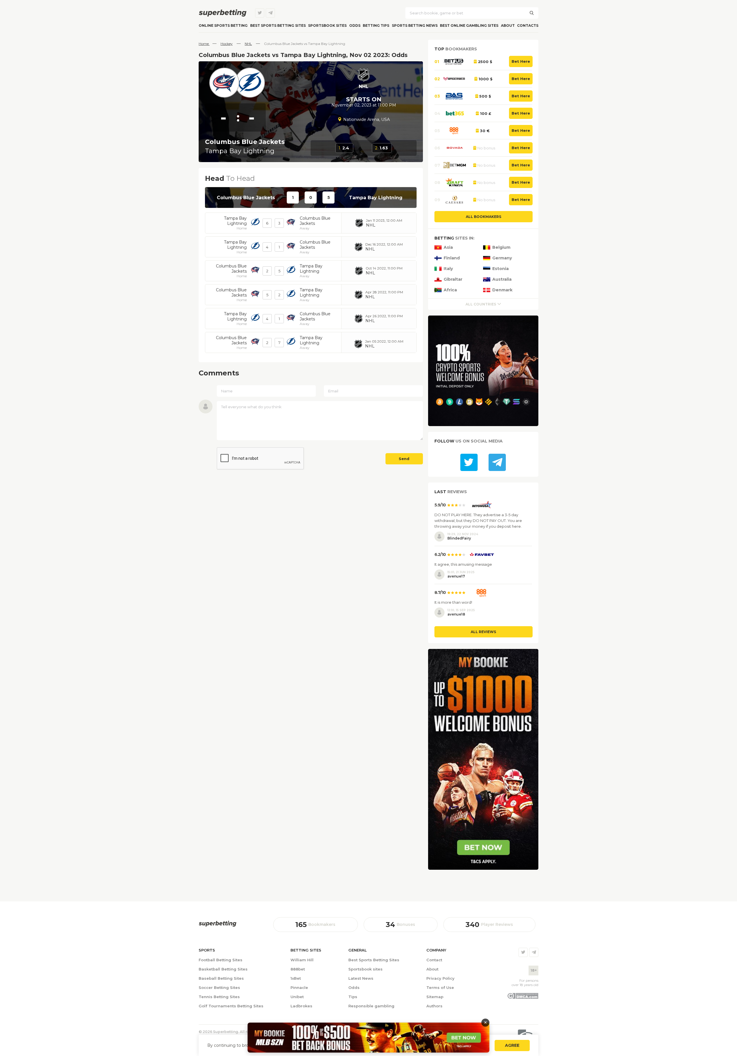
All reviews (483, 632)
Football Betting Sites (220, 960)
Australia (502, 279)
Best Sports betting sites (278, 25)
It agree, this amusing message (463, 564)
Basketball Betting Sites (223, 969)
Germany (502, 258)
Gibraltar (453, 279)
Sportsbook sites (327, 25)
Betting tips (376, 25)
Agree (512, 1045)
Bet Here (521, 61)
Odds (354, 25)
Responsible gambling (371, 1006)
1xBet (295, 978)
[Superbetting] (222, 13)
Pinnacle (299, 987)
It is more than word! (453, 602)
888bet (297, 969)
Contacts (527, 25)
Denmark (502, 290)
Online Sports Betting (223, 25)
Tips (352, 996)
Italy (448, 268)
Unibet (297, 996)
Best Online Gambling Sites (469, 25)
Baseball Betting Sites (221, 978)
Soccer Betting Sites (219, 987)
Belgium (501, 247)
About (508, 25)
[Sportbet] (217, 924)
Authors (434, 1006)
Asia (448, 247)
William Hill (302, 960)
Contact (434, 960)
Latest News (360, 978)
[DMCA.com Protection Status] (522, 997)
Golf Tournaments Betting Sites (231, 1006)
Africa (450, 290)
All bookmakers (483, 216)
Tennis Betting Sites (219, 996)
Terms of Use (440, 987)
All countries (481, 304)
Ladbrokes (301, 1006)
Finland (452, 258)
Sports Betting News (415, 25)
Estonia (500, 268)
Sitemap (434, 996)
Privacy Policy (440, 978)
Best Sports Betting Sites (373, 960)
